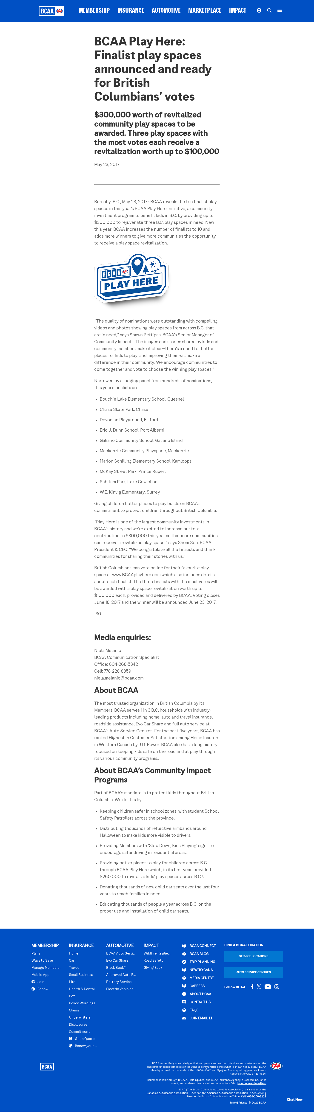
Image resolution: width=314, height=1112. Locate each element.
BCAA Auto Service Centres (121, 953)
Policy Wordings (82, 1003)
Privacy (243, 1103)
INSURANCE (130, 11)
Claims (74, 1010)
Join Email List (202, 1018)
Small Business (81, 975)
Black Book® (116, 967)
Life (72, 982)
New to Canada (202, 970)
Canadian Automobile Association (167, 1093)
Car (71, 960)
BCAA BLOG (199, 954)
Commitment (79, 1031)
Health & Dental (82, 989)
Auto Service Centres (253, 972)
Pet (72, 996)
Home (73, 953)
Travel (74, 967)
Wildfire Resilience (157, 953)
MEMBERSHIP (94, 11)
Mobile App (40, 975)
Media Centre (201, 978)
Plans (35, 953)
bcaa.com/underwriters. (251, 1083)
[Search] (269, 11)
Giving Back (153, 967)
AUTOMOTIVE (166, 11)
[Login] (259, 11)
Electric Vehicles (119, 989)
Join (40, 982)
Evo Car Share (117, 960)
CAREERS (197, 986)
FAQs (194, 1010)
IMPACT (237, 11)
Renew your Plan (86, 1046)
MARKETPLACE (205, 11)
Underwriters (80, 1017)
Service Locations (253, 956)
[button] (290, 1099)
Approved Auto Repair (121, 975)
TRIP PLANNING (202, 962)
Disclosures (78, 1024)
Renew (42, 989)
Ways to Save (42, 960)
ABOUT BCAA (200, 994)
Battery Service (119, 982)
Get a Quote (84, 1039)
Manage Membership (46, 967)
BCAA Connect (202, 946)
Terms (233, 1103)
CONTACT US (200, 1002)
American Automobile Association (227, 1093)
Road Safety (153, 960)
